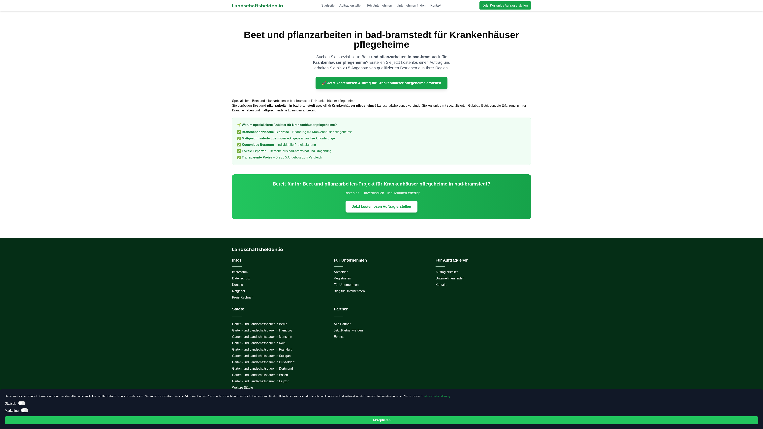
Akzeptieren (382, 420)
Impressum (240, 272)
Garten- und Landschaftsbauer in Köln (259, 343)
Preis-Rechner (242, 297)
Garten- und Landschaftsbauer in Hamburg (262, 330)
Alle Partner (342, 324)
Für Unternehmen (379, 5)
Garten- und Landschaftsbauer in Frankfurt (261, 349)
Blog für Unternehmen (349, 291)
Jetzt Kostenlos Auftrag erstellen (505, 5)
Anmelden (341, 272)
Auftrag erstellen (350, 5)
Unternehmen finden (411, 5)
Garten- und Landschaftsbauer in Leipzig (260, 381)
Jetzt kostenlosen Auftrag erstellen (381, 207)
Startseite (328, 5)
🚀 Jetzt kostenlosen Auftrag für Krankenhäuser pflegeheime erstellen (381, 83)
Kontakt (435, 5)
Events (339, 336)
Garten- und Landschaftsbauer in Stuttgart (261, 356)
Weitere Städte (242, 387)
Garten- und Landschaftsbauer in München (262, 336)
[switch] (21, 403)
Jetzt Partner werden (348, 330)
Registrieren (342, 278)
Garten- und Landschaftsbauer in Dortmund (262, 368)
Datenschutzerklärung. (436, 396)
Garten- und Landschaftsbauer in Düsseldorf (263, 362)
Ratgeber (238, 291)
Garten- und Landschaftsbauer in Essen (260, 375)
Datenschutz (241, 278)
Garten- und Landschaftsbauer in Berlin (259, 324)
